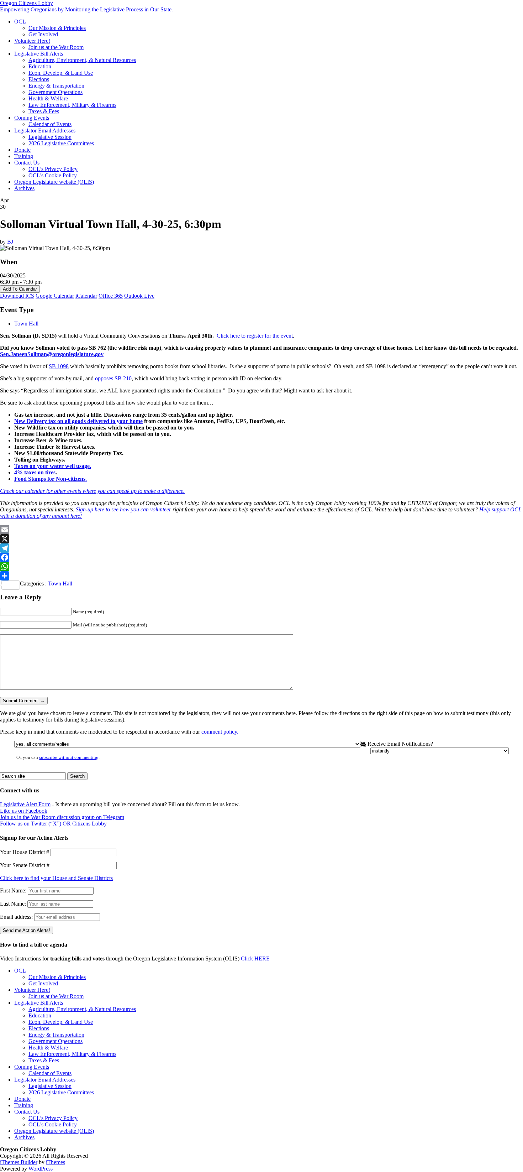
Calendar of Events (50, 124)
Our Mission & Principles (57, 28)
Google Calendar (55, 296)
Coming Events (31, 118)
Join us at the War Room (56, 47)
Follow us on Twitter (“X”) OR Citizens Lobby (53, 824)
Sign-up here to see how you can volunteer (123, 509)
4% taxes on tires (35, 472)
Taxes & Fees (43, 111)
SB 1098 (59, 366)
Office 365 (111, 296)
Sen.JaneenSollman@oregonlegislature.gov (52, 354)
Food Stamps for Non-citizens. (50, 479)
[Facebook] (261, 557)
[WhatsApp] (261, 566)
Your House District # (24, 852)
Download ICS (17, 296)
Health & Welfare (48, 98)
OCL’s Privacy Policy (53, 169)
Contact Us (26, 163)
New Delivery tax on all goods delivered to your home (78, 421)
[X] (261, 538)
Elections (38, 79)
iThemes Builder (18, 1162)
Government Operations (55, 92)
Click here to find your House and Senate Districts (56, 878)
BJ (10, 242)
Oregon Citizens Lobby (26, 3)
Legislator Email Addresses (44, 130)
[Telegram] (261, 548)
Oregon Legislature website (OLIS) (54, 182)
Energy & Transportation (56, 86)
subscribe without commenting (69, 757)
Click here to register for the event (255, 336)
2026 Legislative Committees (61, 143)
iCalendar (86, 296)
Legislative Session (50, 137)
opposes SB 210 (113, 378)
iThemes (55, 1162)
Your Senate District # (24, 865)
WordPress (40, 1169)
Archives (24, 188)
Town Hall (26, 324)
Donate (22, 150)
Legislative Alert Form (25, 804)
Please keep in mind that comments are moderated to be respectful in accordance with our (119, 732)
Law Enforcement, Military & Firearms (72, 105)
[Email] (261, 529)
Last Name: (13, 904)
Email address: (17, 917)
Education (39, 66)
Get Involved (43, 34)
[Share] (261, 575)
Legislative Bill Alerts (38, 54)
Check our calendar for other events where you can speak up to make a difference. (92, 491)
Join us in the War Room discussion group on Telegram (62, 817)
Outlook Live (139, 296)
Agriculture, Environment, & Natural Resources (82, 60)
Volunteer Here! (32, 41)
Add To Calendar (20, 289)
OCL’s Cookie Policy (52, 175)
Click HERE (255, 958)
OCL (20, 22)
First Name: (13, 890)
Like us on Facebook (23, 811)
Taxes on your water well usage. (52, 466)
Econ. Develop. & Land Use (60, 73)
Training (23, 156)
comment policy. (219, 732)
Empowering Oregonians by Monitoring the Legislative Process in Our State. (86, 9)
